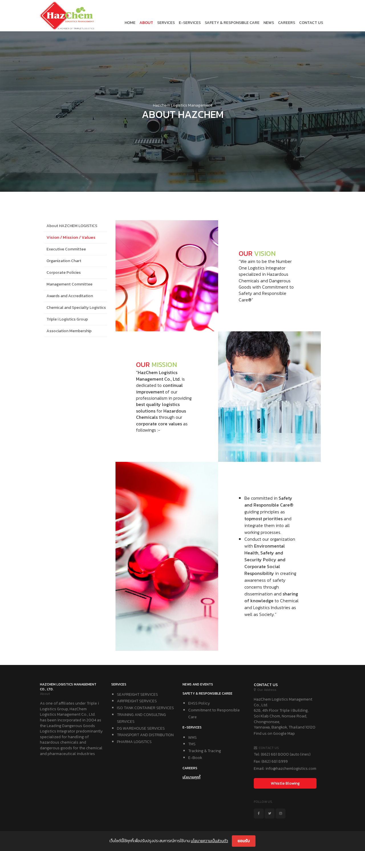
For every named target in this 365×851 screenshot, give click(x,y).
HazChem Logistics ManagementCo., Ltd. (68, 687)
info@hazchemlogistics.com (290, 769)
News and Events (197, 684)
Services (166, 23)
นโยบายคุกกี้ (191, 777)
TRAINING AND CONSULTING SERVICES (141, 718)
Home (130, 23)
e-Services (190, 23)
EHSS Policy (199, 703)
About (146, 23)
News (268, 23)
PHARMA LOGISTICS (134, 742)
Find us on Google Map (274, 733)
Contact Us (311, 23)
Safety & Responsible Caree (207, 693)
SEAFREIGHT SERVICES (137, 694)
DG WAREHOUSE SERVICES (141, 728)
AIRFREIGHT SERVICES (137, 701)
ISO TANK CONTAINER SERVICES (145, 708)
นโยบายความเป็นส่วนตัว (209, 841)
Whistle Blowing (285, 783)
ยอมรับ (244, 841)
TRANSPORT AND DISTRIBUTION (145, 735)
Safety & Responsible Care (232, 23)
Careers (286, 23)
